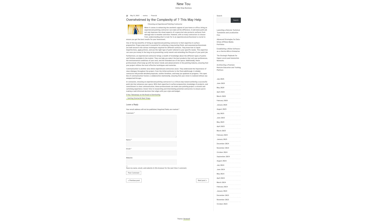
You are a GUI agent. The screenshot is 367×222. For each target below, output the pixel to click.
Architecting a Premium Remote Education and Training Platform (229, 67)
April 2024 (221, 178)
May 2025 (220, 122)
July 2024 (220, 165)
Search (219, 16)
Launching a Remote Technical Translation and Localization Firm (228, 32)
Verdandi (186, 219)
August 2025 (222, 109)
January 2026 (222, 105)
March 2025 (221, 131)
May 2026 (220, 88)
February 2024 (222, 187)
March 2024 (221, 182)
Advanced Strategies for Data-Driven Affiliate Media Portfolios (228, 42)
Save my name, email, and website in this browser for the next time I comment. (156, 168)
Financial (154, 15)
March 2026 (221, 96)
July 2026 (220, 79)
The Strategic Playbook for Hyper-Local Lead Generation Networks (228, 58)
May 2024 (220, 174)
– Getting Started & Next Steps (138, 98)
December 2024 (223, 144)
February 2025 (222, 135)
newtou (145, 15)
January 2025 (222, 139)
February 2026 (222, 100)
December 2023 (223, 195)
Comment (130, 113)
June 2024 (221, 169)
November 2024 (223, 148)
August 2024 (222, 161)
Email (129, 149)
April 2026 (221, 92)
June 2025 (221, 118)
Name (129, 140)
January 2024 (222, 191)
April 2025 (221, 126)
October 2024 (222, 152)
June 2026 (221, 83)
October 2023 (222, 204)
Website (129, 158)
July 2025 (220, 113)
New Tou (183, 4)
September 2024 (223, 156)
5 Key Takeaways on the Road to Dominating (143, 95)
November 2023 (223, 200)
